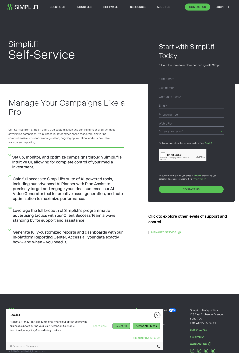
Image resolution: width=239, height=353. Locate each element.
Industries (84, 7)
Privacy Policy (199, 179)
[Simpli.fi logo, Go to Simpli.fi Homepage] (23, 7)
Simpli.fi (208, 143)
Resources (138, 7)
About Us (163, 7)
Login (220, 7)
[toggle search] (227, 7)
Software (110, 7)
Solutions (57, 7)
